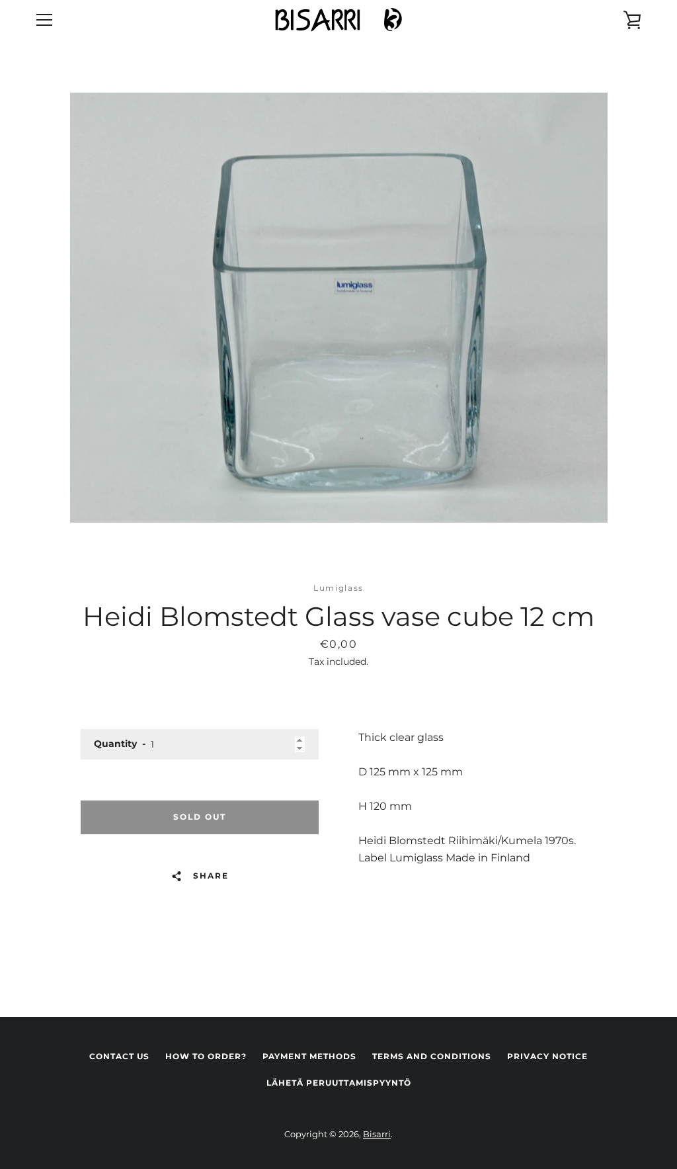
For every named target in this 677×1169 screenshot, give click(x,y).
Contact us (119, 1056)
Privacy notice (547, 1056)
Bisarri (377, 1134)
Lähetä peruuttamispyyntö (338, 1083)
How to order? (206, 1056)
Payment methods (309, 1056)
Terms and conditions (431, 1056)
